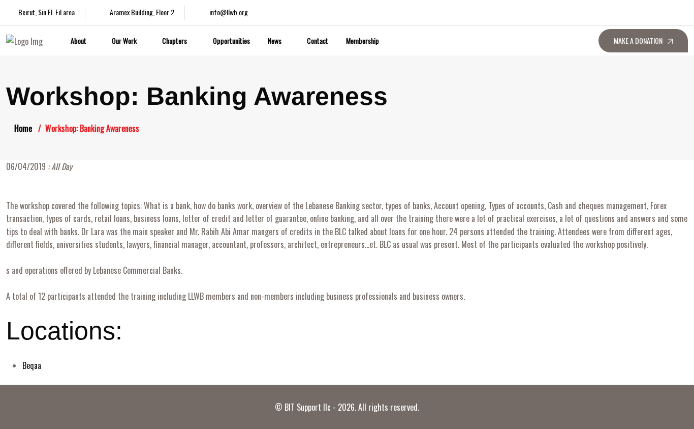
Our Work (124, 40)
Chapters (174, 40)
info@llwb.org (228, 12)
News (274, 40)
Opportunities (231, 40)
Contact (317, 40)
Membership (362, 40)
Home (23, 128)
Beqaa (31, 365)
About (78, 40)
